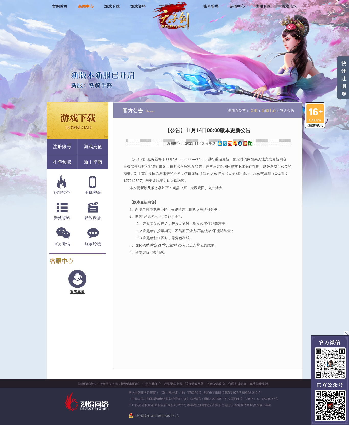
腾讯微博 (225, 143)
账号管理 (211, 6)
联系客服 (77, 291)
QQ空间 (220, 143)
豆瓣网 (250, 143)
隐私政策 (148, 404)
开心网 (245, 143)
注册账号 (62, 146)
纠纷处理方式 (177, 404)
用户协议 (135, 404)
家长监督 (161, 404)
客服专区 (263, 6)
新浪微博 (230, 143)
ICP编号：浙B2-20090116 (208, 398)
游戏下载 (112, 6)
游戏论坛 (289, 6)
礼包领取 (62, 161)
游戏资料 (138, 6)
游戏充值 (93, 146)
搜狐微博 (235, 143)
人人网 (240, 143)
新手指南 (93, 161)
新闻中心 (86, 6)
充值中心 (237, 6)
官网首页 (59, 6)
